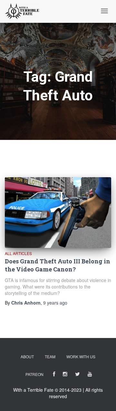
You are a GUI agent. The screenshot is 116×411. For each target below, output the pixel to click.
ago (55, 302)
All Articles (18, 253)
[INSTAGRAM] (65, 375)
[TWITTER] (77, 375)
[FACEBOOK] (54, 375)
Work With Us (80, 356)
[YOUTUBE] (89, 375)
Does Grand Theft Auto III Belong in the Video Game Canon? (57, 265)
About (27, 356)
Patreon (34, 374)
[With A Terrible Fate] (22, 11)
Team (50, 356)
